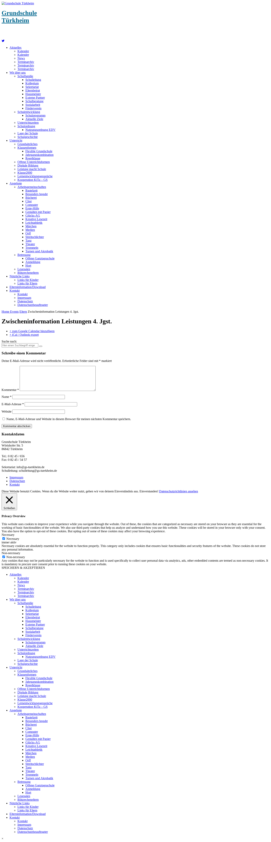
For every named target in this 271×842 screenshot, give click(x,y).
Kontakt (15, 290)
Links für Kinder (27, 280)
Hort (28, 265)
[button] (135, 838)
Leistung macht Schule (31, 169)
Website (7, 411)
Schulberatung (34, 101)
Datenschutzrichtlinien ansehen (178, 491)
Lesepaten (23, 269)
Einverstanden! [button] (148, 491)
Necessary (12, 538)
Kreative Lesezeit (36, 219)
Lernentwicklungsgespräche (35, 176)
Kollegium (32, 83)
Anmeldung (32, 262)
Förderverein (33, 108)
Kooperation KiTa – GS (32, 179)
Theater (30, 244)
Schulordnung (26, 126)
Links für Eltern (27, 283)
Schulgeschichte (27, 137)
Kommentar (10, 390)
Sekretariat (32, 87)
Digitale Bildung (27, 165)
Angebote (16, 183)
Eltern (23, 311)
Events (14, 311)
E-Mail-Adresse (13, 404)
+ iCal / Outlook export (24, 334)
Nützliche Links (20, 276)
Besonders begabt (36, 194)
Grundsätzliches (27, 144)
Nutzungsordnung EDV (40, 129)
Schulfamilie (25, 76)
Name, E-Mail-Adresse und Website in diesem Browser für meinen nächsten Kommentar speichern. (68, 419)
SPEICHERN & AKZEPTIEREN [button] (23, 567)
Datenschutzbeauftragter (32, 305)
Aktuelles (15, 47)
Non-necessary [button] (11, 553)
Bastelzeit (31, 190)
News (21, 58)
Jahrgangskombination (39, 154)
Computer (31, 204)
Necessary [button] (8, 534)
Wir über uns (18, 72)
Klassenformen (26, 147)
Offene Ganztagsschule (40, 258)
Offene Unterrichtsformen (33, 162)
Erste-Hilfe (32, 208)
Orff (28, 233)
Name (7, 396)
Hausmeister (33, 94)
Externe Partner (35, 97)
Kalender (23, 51)
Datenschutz (25, 301)
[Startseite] (3, 40)
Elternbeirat (32, 90)
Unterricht (16, 140)
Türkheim (19, 16)
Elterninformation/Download (28, 287)
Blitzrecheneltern (28, 272)
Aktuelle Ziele (34, 119)
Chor (28, 201)
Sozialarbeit (32, 104)
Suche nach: (9, 341)
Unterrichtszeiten (28, 122)
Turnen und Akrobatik (39, 251)
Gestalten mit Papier (38, 212)
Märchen (31, 226)
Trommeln (31, 247)
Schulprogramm (35, 115)
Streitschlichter (34, 237)
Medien (30, 229)
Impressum (24, 297)
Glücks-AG (32, 215)
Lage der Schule (27, 133)
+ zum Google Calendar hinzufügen (32, 331)
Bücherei (31, 197)
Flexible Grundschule (38, 151)
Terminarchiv (25, 62)
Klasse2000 (24, 172)
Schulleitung (33, 79)
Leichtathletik (33, 222)
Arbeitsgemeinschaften (31, 187)
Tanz (28, 240)
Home (6, 311)
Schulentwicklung (28, 112)
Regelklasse (32, 158)
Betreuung (24, 255)
